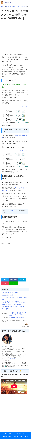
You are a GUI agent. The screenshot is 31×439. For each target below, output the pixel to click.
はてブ (22, 279)
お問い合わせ (12, 433)
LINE (13, 283)
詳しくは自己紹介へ (10, 358)
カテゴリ (8, 6)
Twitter (5, 279)
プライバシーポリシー (21, 433)
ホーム (3, 6)
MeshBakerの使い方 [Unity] (16, 317)
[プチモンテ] (7, 4)
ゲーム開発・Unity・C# (20, 6)
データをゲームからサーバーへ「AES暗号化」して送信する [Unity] (17, 314)
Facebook (13, 279)
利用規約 (6, 433)
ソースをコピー (24, 106)
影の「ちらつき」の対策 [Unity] (11, 304)
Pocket (5, 283)
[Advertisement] (15, 36)
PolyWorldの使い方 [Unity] (10, 292)
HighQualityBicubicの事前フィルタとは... (14, 302)
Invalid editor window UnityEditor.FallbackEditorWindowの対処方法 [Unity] (15, 297)
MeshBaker (10, 210)
